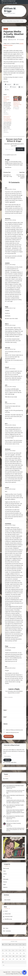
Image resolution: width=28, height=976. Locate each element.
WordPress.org (8, 919)
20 (13, 956)
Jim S (6, 423)
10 (3, 953)
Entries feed (7, 913)
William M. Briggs (10, 9)
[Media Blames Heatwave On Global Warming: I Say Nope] (17, 98)
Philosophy (5, 879)
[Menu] (5, 16)
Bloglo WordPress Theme (16, 973)
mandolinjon (8, 523)
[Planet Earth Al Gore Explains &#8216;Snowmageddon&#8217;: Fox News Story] (8, 124)
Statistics (5, 28)
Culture (5, 873)
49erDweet (7, 449)
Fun (4, 876)
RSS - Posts (5, 928)
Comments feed (8, 916)
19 (9, 956)
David (7, 795)
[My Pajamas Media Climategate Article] (8, 105)
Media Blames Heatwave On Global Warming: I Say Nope (17, 103)
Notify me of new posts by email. (12, 732)
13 (13, 953)
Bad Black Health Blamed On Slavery (15, 786)
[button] (8, 167)
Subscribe (20, 149)
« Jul (3, 965)
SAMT (4, 884)
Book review (6, 868)
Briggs (7, 160)
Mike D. (7, 324)
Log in (6, 911)
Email (5, 717)
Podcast (5, 882)
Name (5, 710)
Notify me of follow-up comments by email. (14, 730)
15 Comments (21, 39)
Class (4, 871)
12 (9, 953)
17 (3, 956)
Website (5, 724)
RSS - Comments (7, 931)
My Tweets (5, 778)
